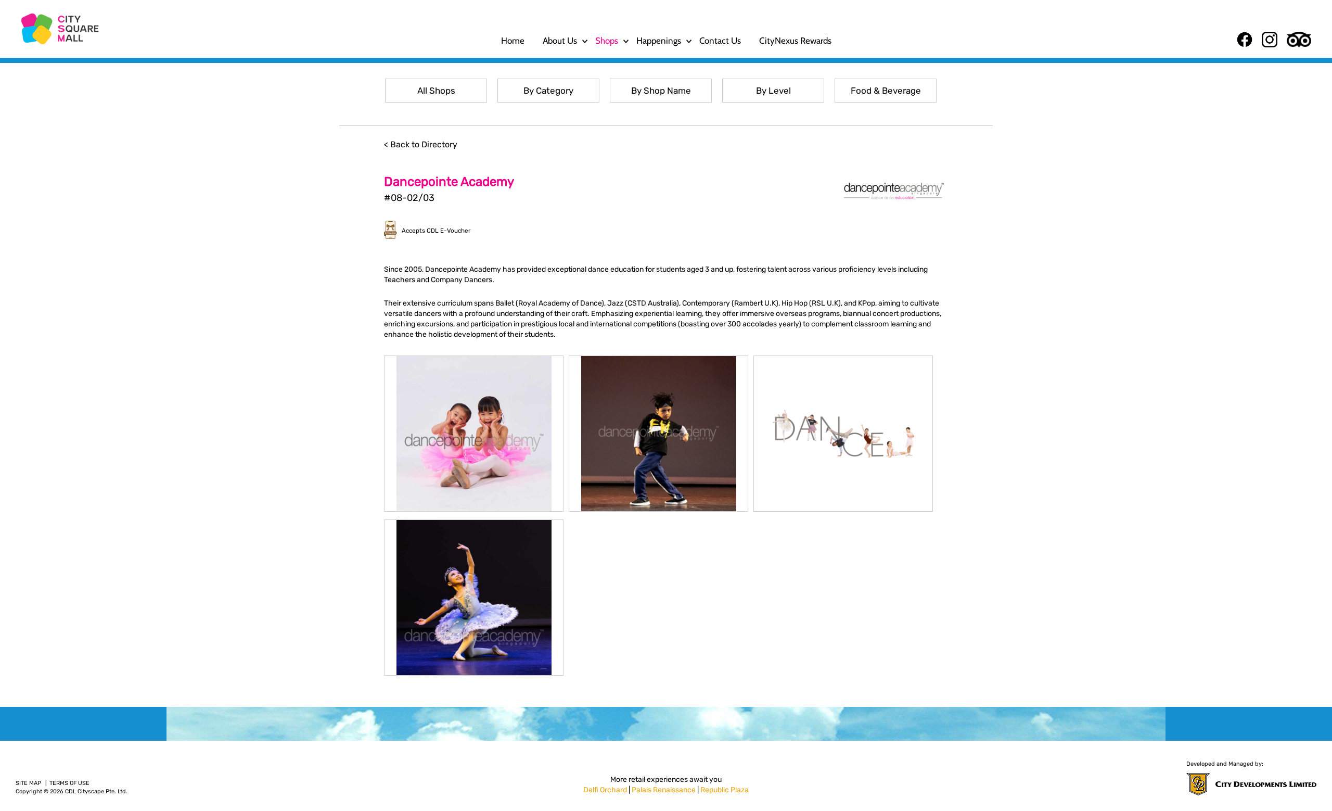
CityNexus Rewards (795, 40)
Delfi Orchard (605, 789)
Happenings (658, 40)
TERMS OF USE (69, 783)
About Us (560, 40)
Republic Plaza (724, 789)
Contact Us (720, 40)
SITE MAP (28, 783)
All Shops (436, 90)
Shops (606, 40)
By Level (773, 90)
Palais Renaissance (664, 789)
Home (512, 40)
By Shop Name (661, 90)
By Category (548, 90)
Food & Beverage (886, 90)
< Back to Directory (420, 144)
